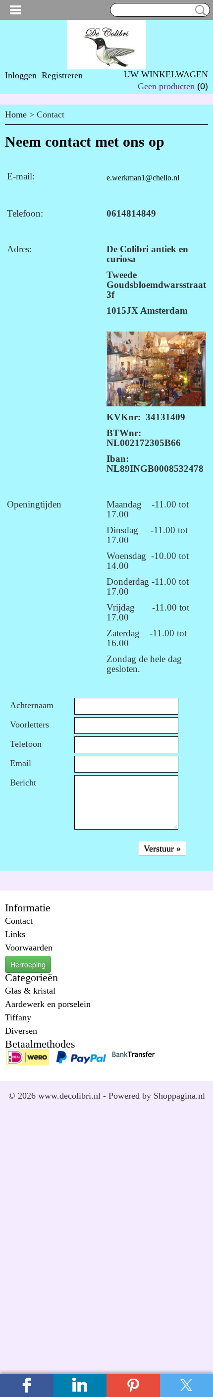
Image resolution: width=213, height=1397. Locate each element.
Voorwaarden (29, 947)
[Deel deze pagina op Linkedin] (80, 1385)
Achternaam (31, 705)
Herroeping (28, 964)
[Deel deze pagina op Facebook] (26, 1385)
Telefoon (26, 744)
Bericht (23, 782)
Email (20, 763)
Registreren (62, 75)
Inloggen (21, 75)
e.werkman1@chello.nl (142, 177)
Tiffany (18, 1017)
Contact (19, 921)
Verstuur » (162, 848)
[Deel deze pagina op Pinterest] (133, 1385)
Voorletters (29, 724)
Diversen (21, 1031)
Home (16, 114)
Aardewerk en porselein (48, 1004)
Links (15, 934)
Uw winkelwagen (166, 74)
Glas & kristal (30, 991)
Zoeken (198, 10)
